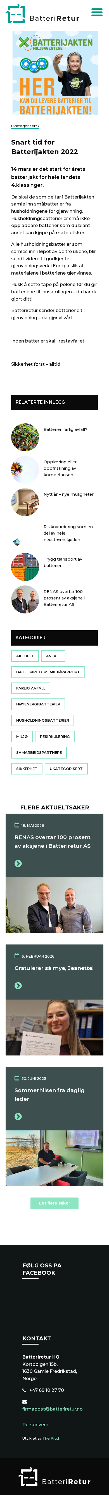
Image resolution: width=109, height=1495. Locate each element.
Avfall (53, 656)
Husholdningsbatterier (42, 720)
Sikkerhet (26, 769)
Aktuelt (25, 656)
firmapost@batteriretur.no (52, 1409)
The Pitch (51, 1438)
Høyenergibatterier (38, 704)
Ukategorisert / (25, 126)
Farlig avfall (30, 688)
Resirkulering (55, 736)
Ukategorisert (66, 769)
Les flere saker (54, 1203)
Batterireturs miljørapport (48, 672)
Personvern (35, 1424)
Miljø (22, 736)
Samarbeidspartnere (39, 752)
